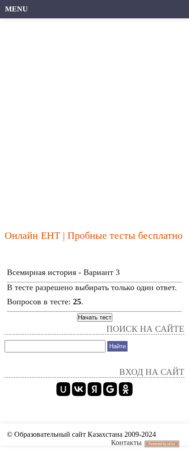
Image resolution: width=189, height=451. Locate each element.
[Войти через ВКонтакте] (79, 389)
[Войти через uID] (63, 389)
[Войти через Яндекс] (94, 389)
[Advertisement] (94, 119)
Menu (16, 9)
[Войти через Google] (110, 389)
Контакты (126, 442)
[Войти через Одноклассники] (126, 389)
